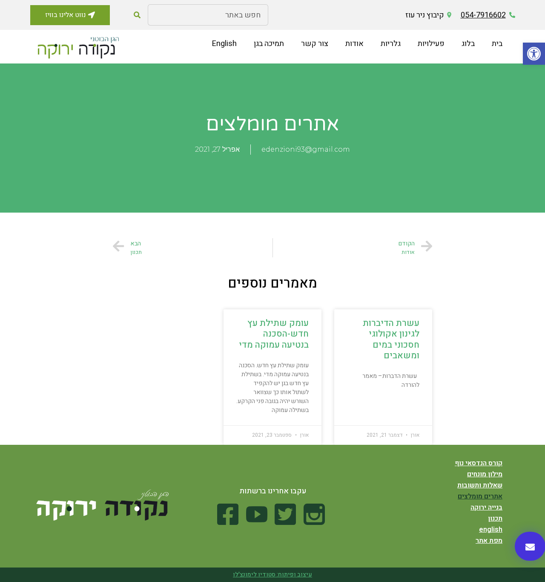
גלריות (391, 43)
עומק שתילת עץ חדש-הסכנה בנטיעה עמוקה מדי (274, 334)
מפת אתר (489, 541)
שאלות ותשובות (479, 485)
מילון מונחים (484, 474)
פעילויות (431, 43)
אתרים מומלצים (480, 496)
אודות (354, 43)
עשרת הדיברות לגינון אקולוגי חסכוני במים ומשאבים (391, 339)
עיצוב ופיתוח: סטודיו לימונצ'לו (272, 574)
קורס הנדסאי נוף (478, 463)
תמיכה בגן (269, 43)
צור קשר (314, 43)
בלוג (468, 43)
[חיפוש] (137, 15)
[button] (534, 54)
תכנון (495, 518)
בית (497, 43)
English (224, 43)
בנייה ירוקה (486, 507)
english (490, 529)
